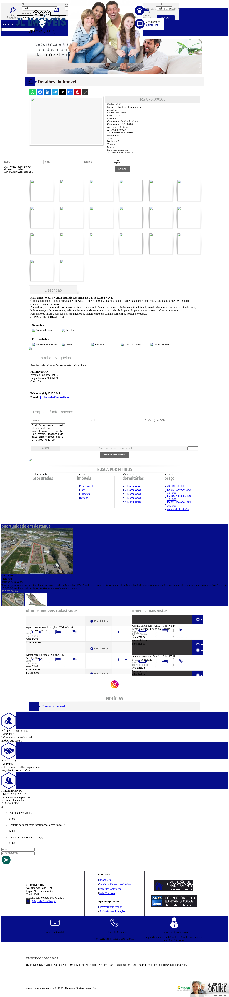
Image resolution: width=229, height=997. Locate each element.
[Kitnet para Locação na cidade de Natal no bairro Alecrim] (39, 652)
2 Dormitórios (133, 489)
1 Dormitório (132, 486)
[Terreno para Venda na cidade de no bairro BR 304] (37, 573)
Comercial (85, 493)
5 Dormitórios (133, 501)
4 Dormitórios (133, 497)
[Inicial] (41, 41)
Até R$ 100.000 (176, 486)
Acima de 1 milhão (178, 509)
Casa (82, 489)
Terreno (84, 497)
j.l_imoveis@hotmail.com (55, 397)
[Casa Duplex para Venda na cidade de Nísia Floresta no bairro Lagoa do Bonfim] (145, 623)
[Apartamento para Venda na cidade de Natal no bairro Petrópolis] (145, 653)
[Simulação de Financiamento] (173, 889)
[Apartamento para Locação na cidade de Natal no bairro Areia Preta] (39, 624)
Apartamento (87, 486)
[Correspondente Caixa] (174, 906)
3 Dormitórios (133, 493)
